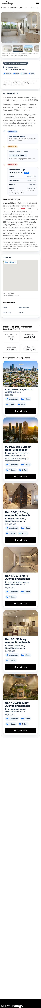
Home (3, 7)
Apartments (23, 7)
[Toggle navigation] (37, 3)
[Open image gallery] (20, 27)
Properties (12, 7)
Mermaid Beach (11, 203)
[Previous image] (3, 27)
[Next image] (38, 27)
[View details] (20, 374)
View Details (21, 411)
